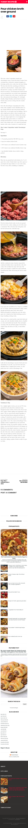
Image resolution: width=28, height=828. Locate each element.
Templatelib (17, 819)
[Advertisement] (14, 35)
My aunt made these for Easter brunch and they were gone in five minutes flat (13, 651)
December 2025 (4, 723)
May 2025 (2, 732)
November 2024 (4, 744)
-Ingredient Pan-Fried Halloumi (15, 609)
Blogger (16, 707)
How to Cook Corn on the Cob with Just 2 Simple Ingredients (16, 583)
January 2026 (3, 721)
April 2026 (3, 716)
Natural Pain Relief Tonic (14, 592)
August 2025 (3, 727)
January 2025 (3, 740)
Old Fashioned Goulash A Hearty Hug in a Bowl (14, 557)
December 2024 (4, 742)
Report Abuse (5, 748)
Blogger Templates (20, 818)
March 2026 (3, 718)
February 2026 (3, 719)
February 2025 (3, 738)
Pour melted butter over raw (15, 636)
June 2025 (3, 731)
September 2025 (4, 725)
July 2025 (2, 729)
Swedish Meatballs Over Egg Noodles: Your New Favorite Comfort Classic (17, 619)
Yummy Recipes (8, 2)
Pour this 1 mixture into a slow (5, 482)
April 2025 (3, 734)
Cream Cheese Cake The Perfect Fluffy (16, 575)
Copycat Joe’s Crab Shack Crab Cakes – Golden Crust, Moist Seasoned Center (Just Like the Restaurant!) (17, 567)
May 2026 (2, 714)
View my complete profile (14, 756)
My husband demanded (23, 481)
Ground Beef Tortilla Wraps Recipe (16, 627)
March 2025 (3, 736)
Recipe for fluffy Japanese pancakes (17, 601)
